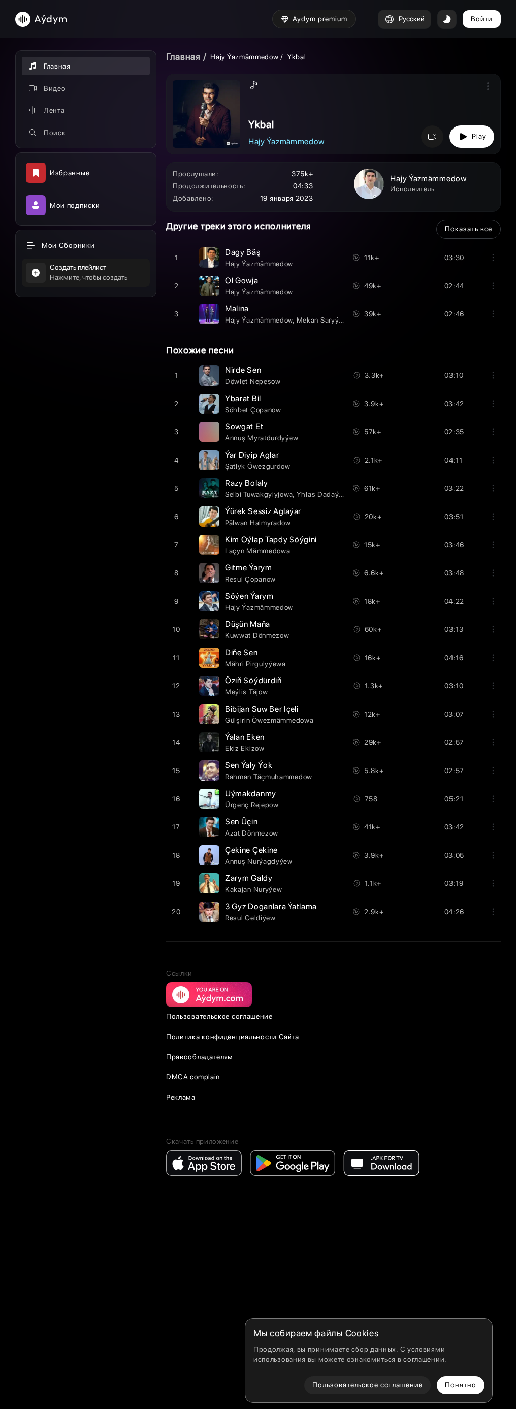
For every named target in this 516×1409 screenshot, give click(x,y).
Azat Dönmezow (251, 833)
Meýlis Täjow (246, 692)
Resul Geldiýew (250, 918)
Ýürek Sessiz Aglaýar (263, 511)
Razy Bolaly (246, 483)
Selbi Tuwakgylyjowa (259, 494)
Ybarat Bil (243, 398)
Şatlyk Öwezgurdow (257, 466)
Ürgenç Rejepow (252, 805)
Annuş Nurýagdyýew (259, 861)
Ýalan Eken (245, 737)
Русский (412, 19)
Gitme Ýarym (248, 567)
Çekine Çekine (251, 850)
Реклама (181, 1097)
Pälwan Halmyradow (258, 523)
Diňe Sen (241, 652)
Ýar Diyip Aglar (252, 455)
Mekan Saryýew (322, 320)
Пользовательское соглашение (219, 1016)
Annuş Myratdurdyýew (261, 438)
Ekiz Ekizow (245, 748)
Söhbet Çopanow (253, 410)
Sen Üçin (241, 821)
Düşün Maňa (247, 624)
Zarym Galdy (249, 878)
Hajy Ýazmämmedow (244, 57)
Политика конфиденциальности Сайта (232, 1037)
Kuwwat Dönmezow (257, 635)
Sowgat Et (244, 426)
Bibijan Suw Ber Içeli (262, 709)
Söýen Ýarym (249, 596)
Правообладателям (199, 1057)
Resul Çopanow (250, 579)
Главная (183, 56)
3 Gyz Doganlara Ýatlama (271, 906)
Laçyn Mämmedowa (257, 551)
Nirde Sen (243, 370)
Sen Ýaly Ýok (248, 765)
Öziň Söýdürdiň (253, 680)
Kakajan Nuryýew (253, 889)
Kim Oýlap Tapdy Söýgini (271, 539)
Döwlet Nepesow (253, 381)
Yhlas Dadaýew (322, 494)
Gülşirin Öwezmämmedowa (269, 720)
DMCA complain (193, 1077)
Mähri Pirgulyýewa (255, 664)
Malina (237, 308)
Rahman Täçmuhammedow (268, 777)
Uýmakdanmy (250, 793)
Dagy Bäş (243, 252)
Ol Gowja (242, 280)
